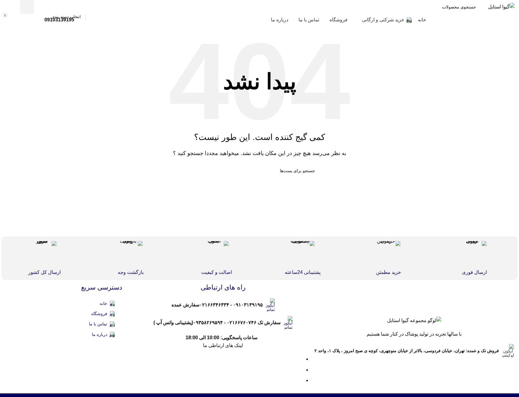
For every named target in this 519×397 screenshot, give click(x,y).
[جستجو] (27, 7)
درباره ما (99, 334)
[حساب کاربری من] (11, 7)
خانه (103, 303)
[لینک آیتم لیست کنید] (223, 305)
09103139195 (59, 19)
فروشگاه (99, 313)
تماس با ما (98, 323)
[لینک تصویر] (414, 320)
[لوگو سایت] (501, 6)
